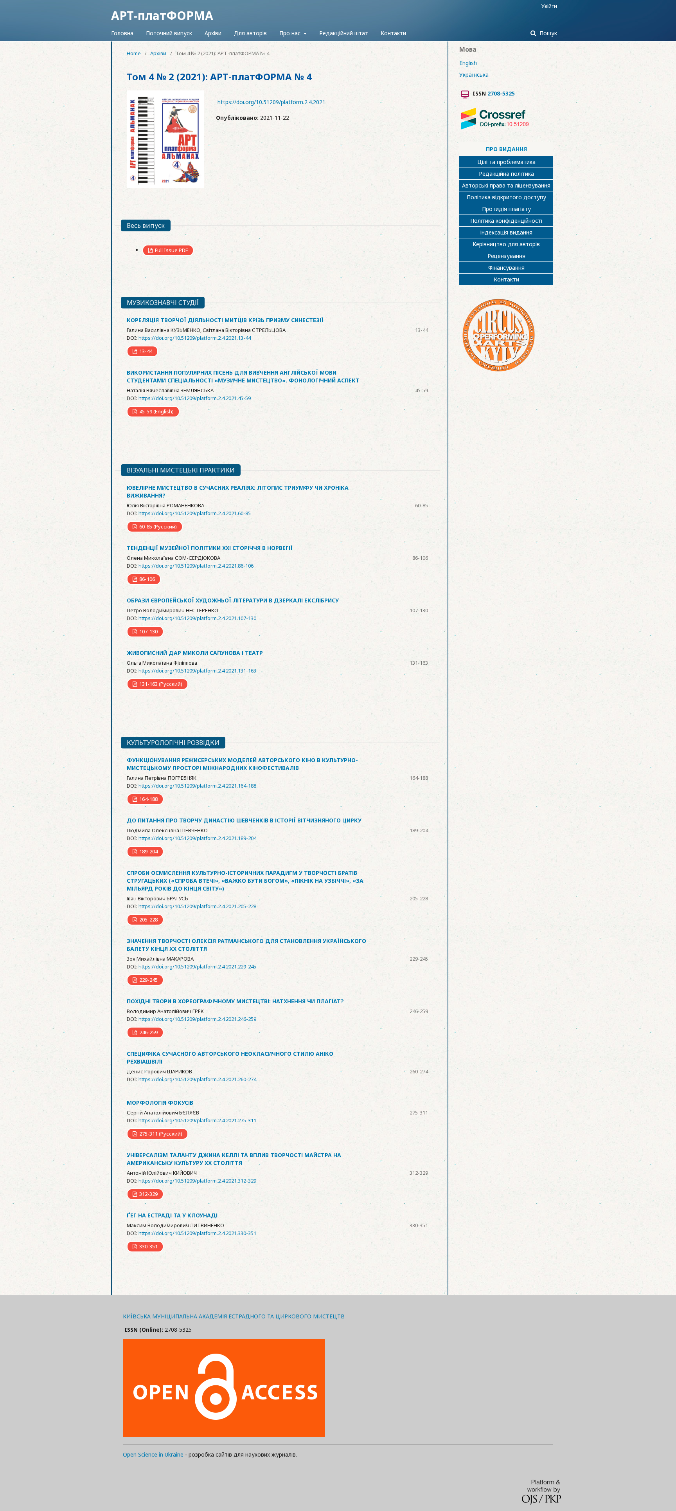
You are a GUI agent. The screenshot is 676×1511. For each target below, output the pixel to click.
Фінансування (506, 267)
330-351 (148, 1246)
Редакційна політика (506, 173)
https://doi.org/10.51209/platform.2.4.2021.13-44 (194, 337)
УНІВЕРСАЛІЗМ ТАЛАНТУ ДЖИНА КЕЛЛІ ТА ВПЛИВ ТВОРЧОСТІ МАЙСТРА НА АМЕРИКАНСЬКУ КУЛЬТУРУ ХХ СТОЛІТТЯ (234, 1159)
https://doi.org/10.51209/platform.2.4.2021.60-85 (194, 513)
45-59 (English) (156, 411)
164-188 (148, 798)
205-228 (148, 919)
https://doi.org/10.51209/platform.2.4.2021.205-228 (197, 906)
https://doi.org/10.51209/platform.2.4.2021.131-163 (197, 670)
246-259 (148, 1032)
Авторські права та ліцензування (506, 185)
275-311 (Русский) (160, 1133)
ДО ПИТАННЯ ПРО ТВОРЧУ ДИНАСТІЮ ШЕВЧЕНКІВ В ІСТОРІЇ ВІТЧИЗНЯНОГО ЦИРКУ (244, 820)
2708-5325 (501, 93)
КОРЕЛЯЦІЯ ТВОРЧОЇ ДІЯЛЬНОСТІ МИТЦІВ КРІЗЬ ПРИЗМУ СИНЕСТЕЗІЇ (225, 320)
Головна (122, 33)
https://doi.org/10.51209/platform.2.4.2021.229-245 (197, 966)
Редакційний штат (343, 33)
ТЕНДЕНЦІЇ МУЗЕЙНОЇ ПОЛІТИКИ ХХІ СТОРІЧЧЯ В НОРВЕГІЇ (210, 548)
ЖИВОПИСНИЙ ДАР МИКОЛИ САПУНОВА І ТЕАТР (195, 652)
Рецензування (506, 256)
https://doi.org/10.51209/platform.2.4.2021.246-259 (197, 1018)
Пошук (547, 33)
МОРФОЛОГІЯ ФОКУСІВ (160, 1102)
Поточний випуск (169, 33)
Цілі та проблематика (506, 162)
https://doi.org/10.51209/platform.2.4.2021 (271, 102)
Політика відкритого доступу (506, 197)
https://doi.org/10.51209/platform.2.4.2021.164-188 (197, 785)
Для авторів (250, 33)
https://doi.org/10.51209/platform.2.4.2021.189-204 (197, 838)
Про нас (290, 33)
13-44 (145, 351)
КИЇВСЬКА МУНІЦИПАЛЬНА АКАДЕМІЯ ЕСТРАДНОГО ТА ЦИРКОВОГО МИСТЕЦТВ (234, 1316)
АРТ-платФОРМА (162, 15)
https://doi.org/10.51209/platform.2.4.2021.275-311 (197, 1120)
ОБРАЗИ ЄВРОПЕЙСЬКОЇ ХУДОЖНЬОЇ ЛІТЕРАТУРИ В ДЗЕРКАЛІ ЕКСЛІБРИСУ (233, 600)
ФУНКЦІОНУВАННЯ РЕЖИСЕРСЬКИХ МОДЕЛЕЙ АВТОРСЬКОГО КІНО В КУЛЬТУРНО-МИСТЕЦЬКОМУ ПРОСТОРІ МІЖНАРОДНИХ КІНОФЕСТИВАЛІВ (242, 764)
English (468, 63)
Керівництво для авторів (506, 244)
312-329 (148, 1193)
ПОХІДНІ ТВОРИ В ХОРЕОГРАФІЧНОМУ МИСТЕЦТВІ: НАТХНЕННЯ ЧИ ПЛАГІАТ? (235, 1001)
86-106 (146, 578)
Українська (474, 74)
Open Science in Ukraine (153, 1454)
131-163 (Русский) (160, 683)
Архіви (213, 33)
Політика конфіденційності (506, 220)
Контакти (393, 33)
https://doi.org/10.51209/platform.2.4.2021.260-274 (197, 1079)
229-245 (148, 979)
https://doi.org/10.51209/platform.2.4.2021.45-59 (194, 398)
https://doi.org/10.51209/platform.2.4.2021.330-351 (197, 1233)
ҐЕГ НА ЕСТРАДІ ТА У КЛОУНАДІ (172, 1215)
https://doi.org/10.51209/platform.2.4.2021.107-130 (197, 618)
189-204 (148, 851)
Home (134, 53)
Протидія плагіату (506, 209)
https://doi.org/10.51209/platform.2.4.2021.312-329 (197, 1180)
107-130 (148, 631)
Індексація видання (506, 232)
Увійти (549, 5)
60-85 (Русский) (157, 526)
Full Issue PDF (171, 250)
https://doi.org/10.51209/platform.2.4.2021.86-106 (196, 565)
